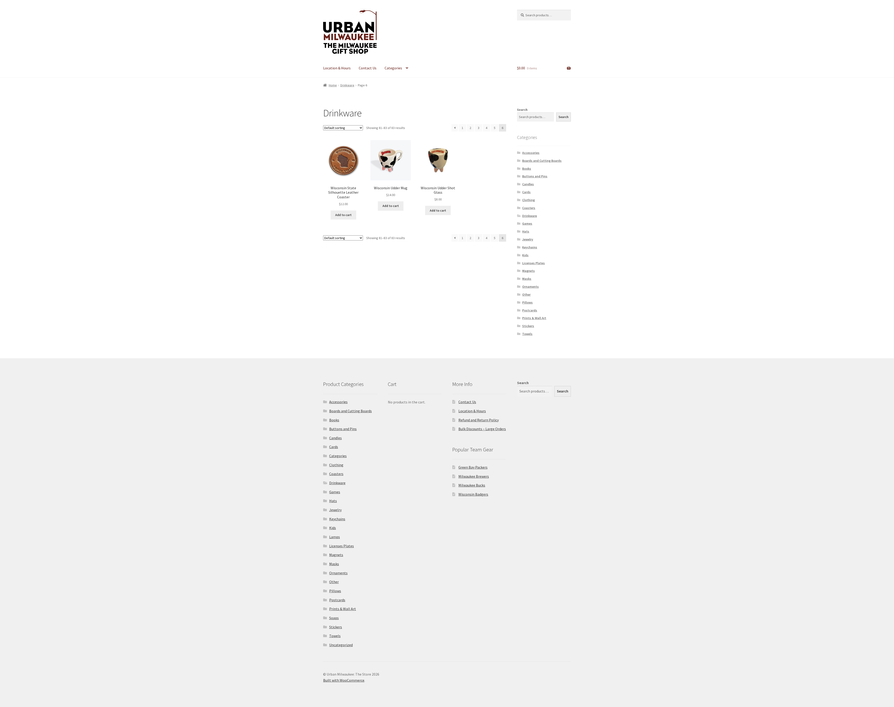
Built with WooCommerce (343, 680)
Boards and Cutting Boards (542, 161)
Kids (525, 255)
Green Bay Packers (473, 467)
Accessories (530, 153)
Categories (393, 68)
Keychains (529, 247)
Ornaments (530, 286)
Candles (528, 184)
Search (522, 110)
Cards (526, 192)
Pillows (527, 302)
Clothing (528, 200)
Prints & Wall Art (534, 318)
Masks (526, 279)
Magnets (528, 271)
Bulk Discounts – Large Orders (482, 428)
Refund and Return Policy (478, 420)
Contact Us (367, 68)
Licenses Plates (533, 263)
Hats (525, 231)
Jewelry (527, 239)
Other (526, 294)
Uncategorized (341, 645)
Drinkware (347, 85)
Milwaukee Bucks (471, 485)
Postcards (529, 310)
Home (333, 85)
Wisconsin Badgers (473, 494)
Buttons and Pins (534, 176)
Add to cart (343, 215)
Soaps (334, 618)
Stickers (528, 326)
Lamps (334, 536)
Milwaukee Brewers (473, 476)
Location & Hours (337, 68)
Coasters (528, 208)
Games (527, 223)
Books (526, 168)
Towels (527, 334)
